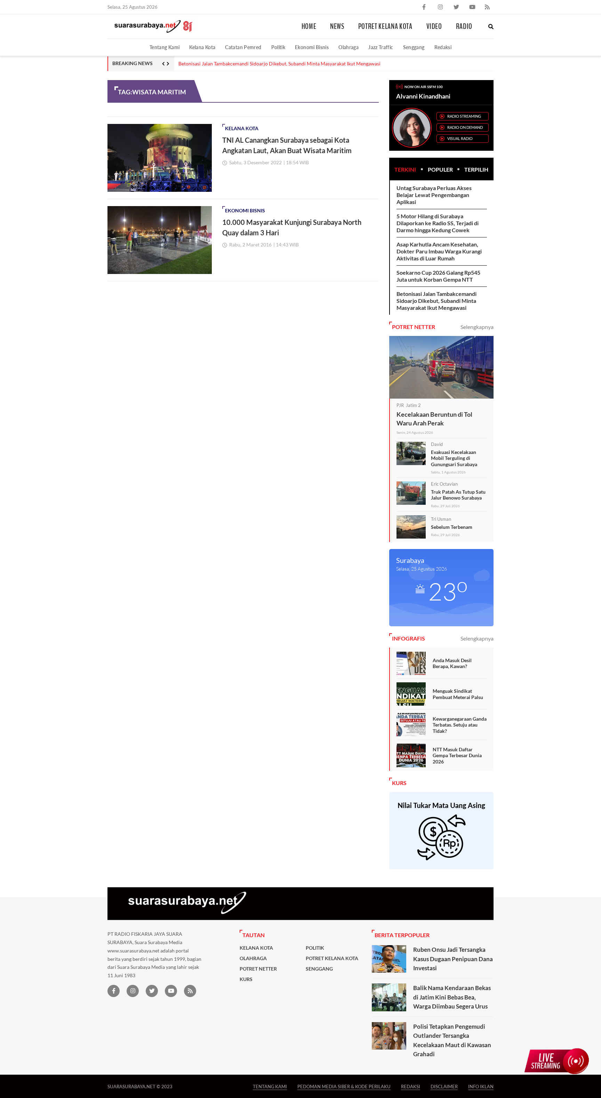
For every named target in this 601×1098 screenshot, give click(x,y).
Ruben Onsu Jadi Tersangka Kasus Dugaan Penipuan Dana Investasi (453, 959)
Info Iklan (481, 1086)
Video (434, 26)
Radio (464, 26)
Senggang (414, 47)
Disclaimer (444, 1086)
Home (309, 26)
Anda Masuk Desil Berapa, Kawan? (452, 663)
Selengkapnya (477, 326)
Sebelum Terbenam (451, 527)
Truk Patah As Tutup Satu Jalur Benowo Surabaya (458, 495)
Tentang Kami (164, 47)
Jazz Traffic (380, 47)
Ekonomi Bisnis (312, 47)
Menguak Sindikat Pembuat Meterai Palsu (458, 694)
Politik (278, 47)
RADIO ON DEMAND (465, 127)
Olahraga (348, 47)
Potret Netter (258, 969)
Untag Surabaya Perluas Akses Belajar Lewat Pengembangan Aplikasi (434, 195)
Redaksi (443, 47)
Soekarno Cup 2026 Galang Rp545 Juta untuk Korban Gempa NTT (438, 276)
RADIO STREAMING (464, 116)
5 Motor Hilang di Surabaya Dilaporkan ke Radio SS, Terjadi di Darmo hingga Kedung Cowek (437, 223)
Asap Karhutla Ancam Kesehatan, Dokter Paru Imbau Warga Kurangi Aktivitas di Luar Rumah (439, 251)
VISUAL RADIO (460, 138)
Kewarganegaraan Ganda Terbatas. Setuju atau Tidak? (460, 725)
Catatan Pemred (243, 47)
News (337, 26)
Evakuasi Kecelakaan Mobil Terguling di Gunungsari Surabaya (454, 458)
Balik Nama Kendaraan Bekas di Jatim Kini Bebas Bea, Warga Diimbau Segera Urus (452, 997)
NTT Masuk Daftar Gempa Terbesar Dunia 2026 (457, 755)
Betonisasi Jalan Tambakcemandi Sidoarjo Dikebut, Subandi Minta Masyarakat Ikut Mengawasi (279, 63)
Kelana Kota (202, 47)
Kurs (246, 979)
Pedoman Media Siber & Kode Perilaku (344, 1086)
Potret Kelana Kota (385, 26)
